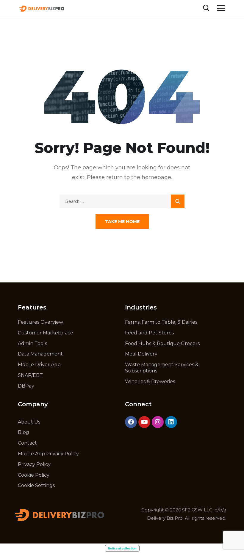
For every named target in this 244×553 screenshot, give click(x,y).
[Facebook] (131, 422)
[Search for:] (122, 201)
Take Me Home (122, 221)
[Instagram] (158, 422)
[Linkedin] (171, 422)
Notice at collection (122, 548)
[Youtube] (144, 422)
